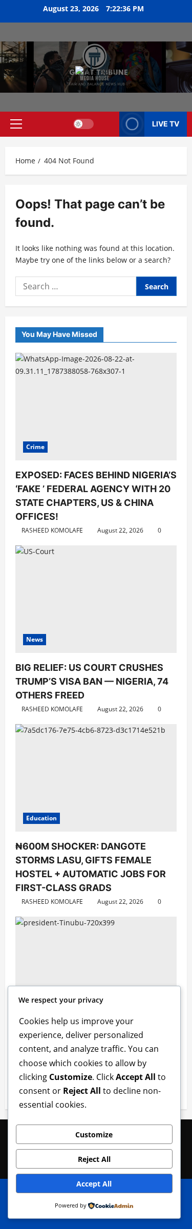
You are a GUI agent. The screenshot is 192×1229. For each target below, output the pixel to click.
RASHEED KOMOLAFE (52, 530)
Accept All (94, 1184)
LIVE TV (165, 123)
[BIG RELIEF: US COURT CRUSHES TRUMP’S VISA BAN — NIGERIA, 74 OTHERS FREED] (96, 599)
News (34, 639)
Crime (35, 446)
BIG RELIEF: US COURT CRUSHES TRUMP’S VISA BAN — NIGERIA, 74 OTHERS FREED (91, 681)
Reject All (94, 1159)
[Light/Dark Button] (83, 124)
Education (41, 818)
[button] (16, 124)
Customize (94, 1134)
